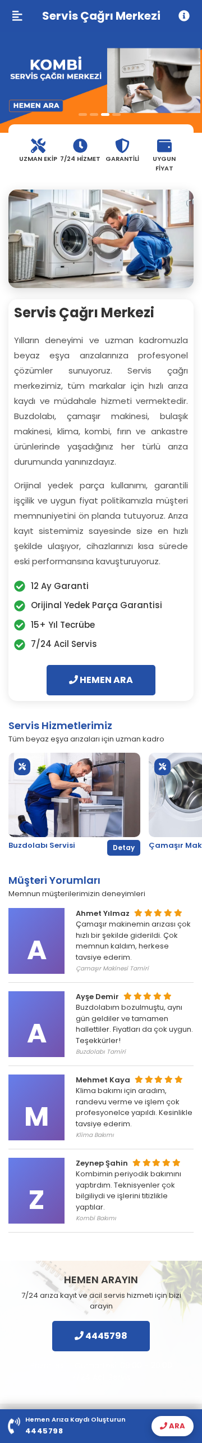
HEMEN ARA (105, 679)
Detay (124, 847)
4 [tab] (116, 114)
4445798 (105, 1335)
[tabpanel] (101, 82)
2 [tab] (94, 114)
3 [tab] (105, 114)
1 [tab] (83, 114)
